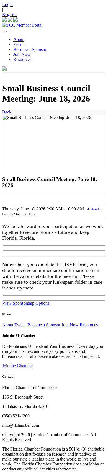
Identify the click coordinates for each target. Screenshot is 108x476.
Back (6, 112)
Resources (22, 59)
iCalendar (94, 209)
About (18, 39)
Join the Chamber (17, 365)
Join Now (21, 54)
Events (19, 44)
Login (7, 4)
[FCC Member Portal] (22, 25)
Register (9, 14)
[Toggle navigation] (4, 31)
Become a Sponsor (29, 49)
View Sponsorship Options (25, 303)
